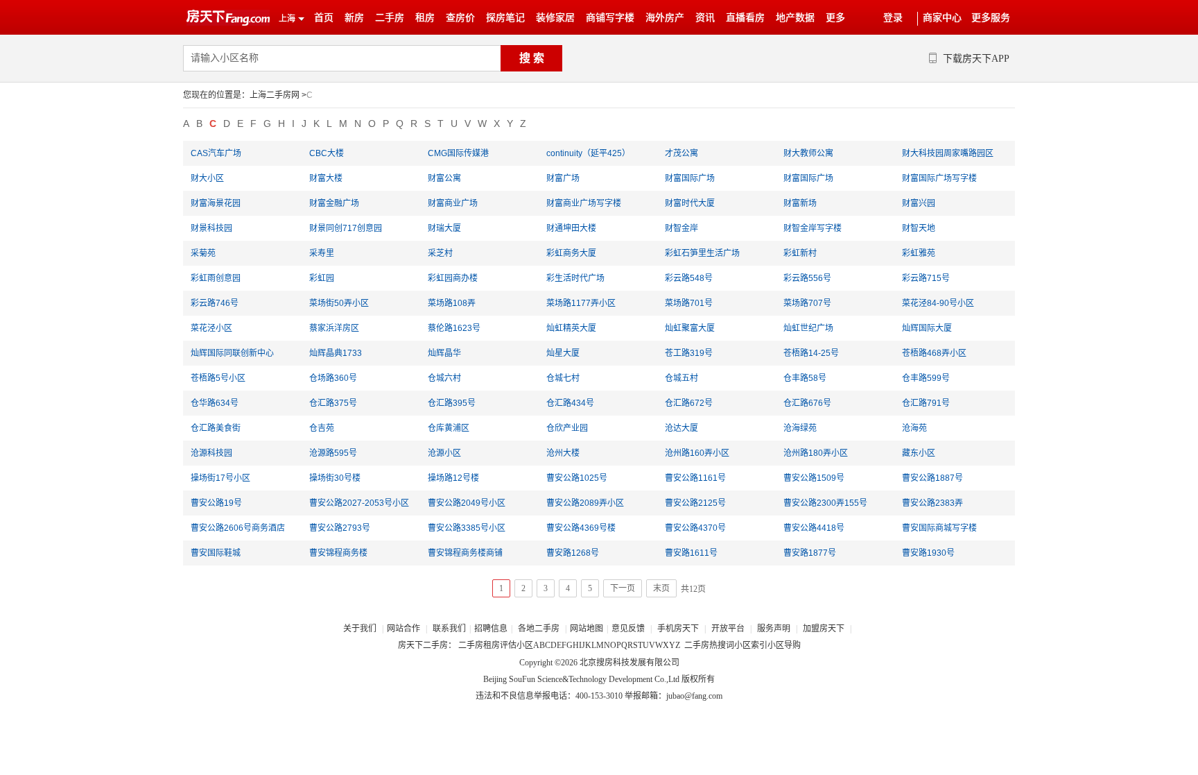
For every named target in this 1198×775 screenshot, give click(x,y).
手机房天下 (679, 628)
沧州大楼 (563, 453)
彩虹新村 (800, 253)
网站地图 (586, 628)
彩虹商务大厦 (571, 253)
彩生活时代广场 (575, 278)
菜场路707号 (807, 303)
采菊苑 (203, 253)
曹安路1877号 (809, 553)
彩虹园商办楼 (453, 278)
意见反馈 (628, 628)
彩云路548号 (689, 278)
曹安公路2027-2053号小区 (359, 503)
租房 (425, 17)
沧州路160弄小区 (697, 453)
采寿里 (321, 253)
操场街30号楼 (335, 478)
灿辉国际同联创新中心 (232, 353)
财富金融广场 (334, 203)
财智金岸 (681, 228)
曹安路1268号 (572, 553)
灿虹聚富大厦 (690, 328)
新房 (354, 17)
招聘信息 (490, 628)
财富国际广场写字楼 (939, 178)
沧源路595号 (333, 453)
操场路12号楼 (453, 478)
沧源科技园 (211, 453)
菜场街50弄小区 (339, 303)
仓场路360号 (333, 378)
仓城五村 (681, 378)
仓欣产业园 (567, 428)
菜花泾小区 (211, 328)
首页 (323, 17)
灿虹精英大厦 (571, 328)
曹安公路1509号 (813, 478)
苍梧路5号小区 (218, 378)
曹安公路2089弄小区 (585, 503)
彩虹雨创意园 (216, 278)
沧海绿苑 (800, 428)
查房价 (460, 17)
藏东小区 (918, 453)
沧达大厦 (681, 428)
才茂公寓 (681, 153)
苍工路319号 (689, 353)
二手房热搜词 (709, 645)
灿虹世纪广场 (808, 328)
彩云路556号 (807, 278)
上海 (287, 19)
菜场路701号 (689, 303)
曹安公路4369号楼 (581, 528)
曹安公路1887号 (932, 478)
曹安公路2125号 (695, 503)
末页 (661, 588)
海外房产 (664, 17)
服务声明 (773, 628)
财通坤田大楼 (571, 228)
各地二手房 (539, 628)
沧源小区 (444, 453)
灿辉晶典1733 (335, 353)
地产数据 (795, 17)
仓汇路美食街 (216, 428)
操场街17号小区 (220, 478)
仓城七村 (563, 378)
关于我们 (361, 628)
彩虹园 (321, 278)
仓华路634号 (214, 403)
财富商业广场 (453, 203)
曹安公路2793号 (339, 528)
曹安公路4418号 (813, 528)
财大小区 (207, 178)
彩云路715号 (926, 278)
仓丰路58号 (804, 378)
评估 (508, 645)
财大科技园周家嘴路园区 (947, 153)
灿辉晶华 (444, 353)
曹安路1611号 (691, 553)
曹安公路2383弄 (932, 503)
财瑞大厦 (444, 228)
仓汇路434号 (570, 403)
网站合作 (403, 628)
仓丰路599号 (926, 378)
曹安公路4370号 (695, 528)
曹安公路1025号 (576, 478)
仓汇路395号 (452, 403)
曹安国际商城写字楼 (939, 528)
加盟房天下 (825, 628)
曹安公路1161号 (695, 478)
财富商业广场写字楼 (583, 203)
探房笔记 (505, 17)
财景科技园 (211, 228)
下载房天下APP (976, 58)
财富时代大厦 (690, 203)
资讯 (705, 17)
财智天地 (918, 228)
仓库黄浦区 (448, 428)
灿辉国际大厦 (927, 328)
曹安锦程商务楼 (338, 553)
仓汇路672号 (689, 403)
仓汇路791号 (926, 403)
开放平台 (729, 628)
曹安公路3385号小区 (466, 528)
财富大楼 (325, 178)
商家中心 (942, 17)
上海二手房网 (275, 95)
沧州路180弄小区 (815, 453)
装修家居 (555, 17)
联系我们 (449, 628)
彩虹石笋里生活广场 (702, 253)
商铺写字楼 (610, 17)
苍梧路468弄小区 (934, 353)
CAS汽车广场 (216, 153)
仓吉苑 (321, 428)
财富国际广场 (690, 178)
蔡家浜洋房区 (334, 328)
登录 (893, 17)
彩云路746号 (214, 303)
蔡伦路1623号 (454, 328)
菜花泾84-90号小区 (938, 303)
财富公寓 (444, 178)
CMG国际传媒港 (458, 153)
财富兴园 (918, 203)
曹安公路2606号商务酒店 (238, 528)
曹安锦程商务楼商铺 (465, 553)
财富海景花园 (216, 203)
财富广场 (563, 178)
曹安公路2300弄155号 (825, 503)
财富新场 (800, 203)
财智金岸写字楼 (812, 228)
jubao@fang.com (694, 696)
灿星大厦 (563, 353)
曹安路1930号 (928, 553)
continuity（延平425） (588, 153)
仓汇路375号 (333, 403)
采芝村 (440, 253)
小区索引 (750, 645)
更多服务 (990, 17)
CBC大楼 (326, 153)
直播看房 (745, 17)
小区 (524, 645)
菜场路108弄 (452, 303)
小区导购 (784, 645)
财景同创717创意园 (345, 228)
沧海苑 (914, 428)
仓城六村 (444, 378)
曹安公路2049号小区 (466, 503)
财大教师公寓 (808, 153)
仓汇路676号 (807, 403)
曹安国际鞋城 (216, 553)
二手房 (389, 17)
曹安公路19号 (216, 503)
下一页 (622, 588)
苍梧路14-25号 (811, 353)
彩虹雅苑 (918, 253)
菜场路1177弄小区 (581, 303)
